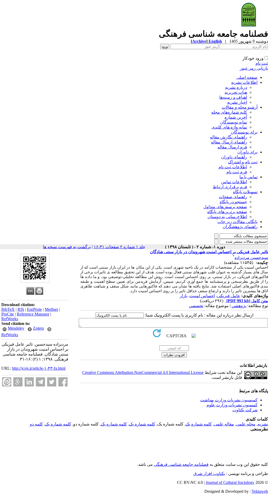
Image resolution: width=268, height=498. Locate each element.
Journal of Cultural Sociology (230, 482)
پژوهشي (239, 305)
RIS (21, 309)
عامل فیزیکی (228, 296)
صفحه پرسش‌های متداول (225, 206)
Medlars (51, 309)
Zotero (38, 328)
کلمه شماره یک (199, 424)
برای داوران (247, 152)
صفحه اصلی (247, 77)
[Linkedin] (29, 381)
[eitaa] (6, 381)
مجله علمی (245, 424)
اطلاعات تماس (234, 182)
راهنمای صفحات (233, 197)
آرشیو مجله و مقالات (240, 107)
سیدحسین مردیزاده (251, 257)
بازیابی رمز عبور (254, 68)
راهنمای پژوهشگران (240, 226)
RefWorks (9, 319)
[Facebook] (63, 381)
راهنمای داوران (234, 157)
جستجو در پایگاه (233, 202)
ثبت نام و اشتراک (243, 162)
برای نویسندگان (244, 132)
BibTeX (8, 309)
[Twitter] (51, 381)
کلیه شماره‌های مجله (229, 112)
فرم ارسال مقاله (232, 147)
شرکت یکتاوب (245, 410)
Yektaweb (260, 491)
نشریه (263, 424)
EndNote (34, 309)
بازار (183, 296)
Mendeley (16, 328)
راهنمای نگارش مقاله (228, 137)
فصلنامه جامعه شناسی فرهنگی (181, 464)
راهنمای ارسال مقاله (229, 142)
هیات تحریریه (236, 92)
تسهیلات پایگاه (245, 192)
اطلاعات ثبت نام (233, 167)
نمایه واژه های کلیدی (229, 127)
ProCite (7, 314)
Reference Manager (33, 314)
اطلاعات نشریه (244, 82)
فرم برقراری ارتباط (230, 187)
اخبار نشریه (237, 102)
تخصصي (196, 305)
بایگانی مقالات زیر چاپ (237, 221)
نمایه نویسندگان (233, 122)
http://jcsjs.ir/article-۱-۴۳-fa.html (38, 368)
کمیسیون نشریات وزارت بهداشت (229, 400)
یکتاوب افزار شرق (209, 473)
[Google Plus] (18, 381)
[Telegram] (40, 381)
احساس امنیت (202, 296)
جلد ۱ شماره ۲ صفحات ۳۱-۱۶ (119, 247)
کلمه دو (36, 424)
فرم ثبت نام (236, 172)
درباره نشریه (236, 87)
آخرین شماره (236, 117)
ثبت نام (261, 63)
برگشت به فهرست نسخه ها (67, 247)
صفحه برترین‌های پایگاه (227, 211)
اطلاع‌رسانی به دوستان (227, 216)
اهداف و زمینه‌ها (233, 97)
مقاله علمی (224, 424)
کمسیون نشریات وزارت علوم (232, 405)
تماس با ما (248, 177)
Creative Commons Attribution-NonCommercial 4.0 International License (143, 372)
